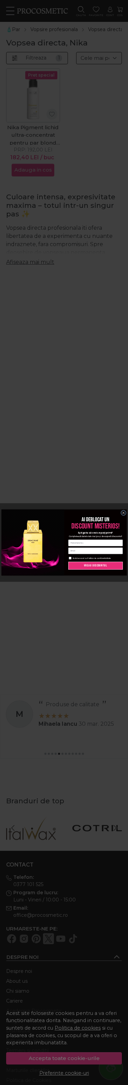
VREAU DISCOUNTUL (95, 565)
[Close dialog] (123, 512)
